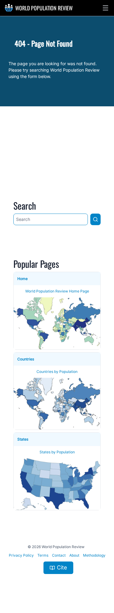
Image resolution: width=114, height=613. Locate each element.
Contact (59, 555)
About (74, 555)
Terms (42, 555)
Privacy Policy (21, 555)
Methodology (94, 555)
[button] (105, 8)
